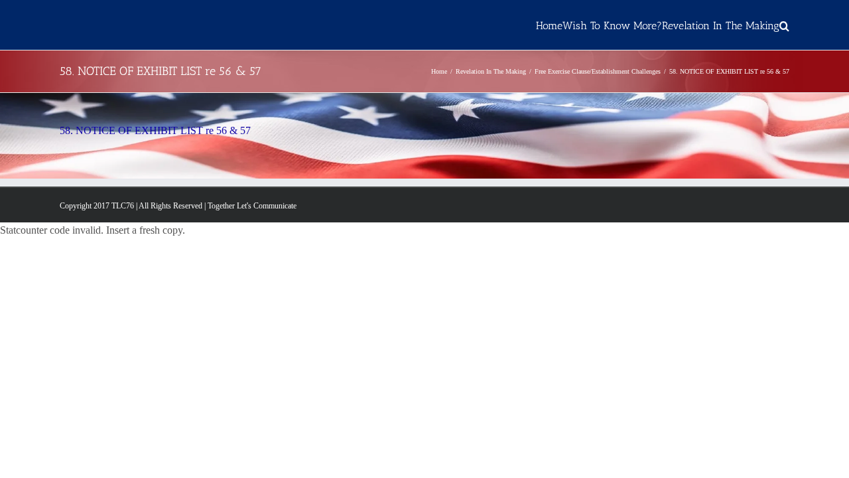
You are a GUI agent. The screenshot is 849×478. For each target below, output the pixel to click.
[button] (784, 25)
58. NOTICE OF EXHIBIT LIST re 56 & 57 (155, 130)
